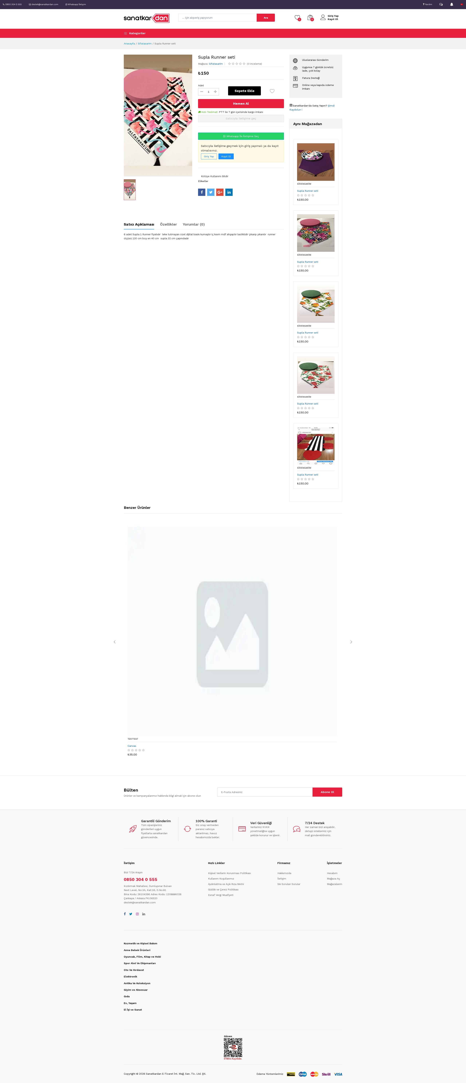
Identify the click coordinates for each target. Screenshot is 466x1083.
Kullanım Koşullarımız (221, 878)
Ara (266, 17)
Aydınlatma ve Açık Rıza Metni (226, 884)
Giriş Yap (333, 15)
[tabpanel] (204, 236)
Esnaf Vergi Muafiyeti (220, 894)
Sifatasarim (145, 43)
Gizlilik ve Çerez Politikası (223, 889)
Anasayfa (129, 43)
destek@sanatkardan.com (140, 902)
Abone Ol (327, 792)
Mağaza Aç (333, 878)
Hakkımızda (284, 873)
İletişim (281, 878)
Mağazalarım (334, 884)
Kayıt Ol (333, 19)
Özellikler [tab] (168, 224)
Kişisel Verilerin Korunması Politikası (229, 873)
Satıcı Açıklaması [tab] (139, 224)
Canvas (132, 745)
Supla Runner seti (307, 190)
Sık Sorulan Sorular (288, 884)
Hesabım (332, 873)
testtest (133, 739)
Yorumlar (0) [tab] (194, 224)
